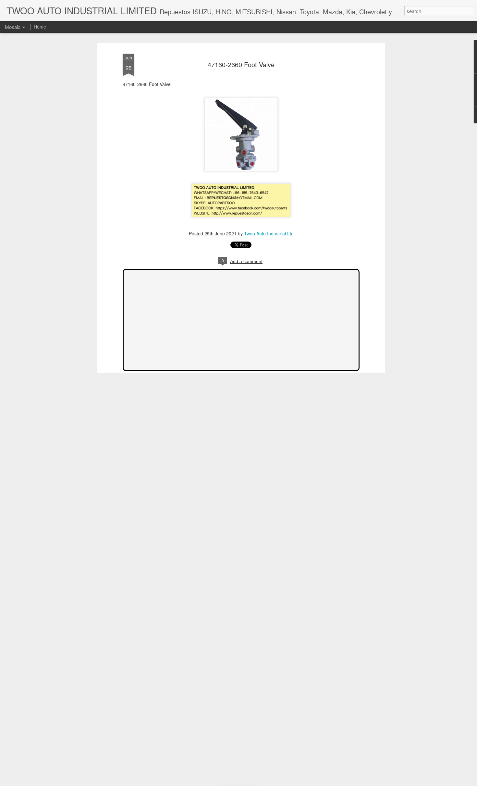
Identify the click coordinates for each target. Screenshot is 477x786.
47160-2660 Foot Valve (241, 64)
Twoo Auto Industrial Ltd (269, 233)
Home (40, 26)
